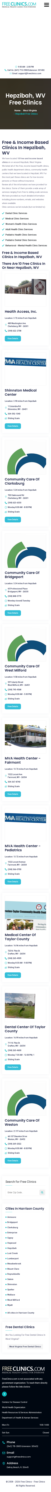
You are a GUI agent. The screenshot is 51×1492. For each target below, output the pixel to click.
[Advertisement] (25, 36)
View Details (12, 338)
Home (17, 110)
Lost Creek (12, 1253)
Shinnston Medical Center (21, 392)
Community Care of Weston (22, 1122)
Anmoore (11, 1217)
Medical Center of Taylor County (20, 937)
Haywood (11, 1243)
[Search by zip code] (42, 1192)
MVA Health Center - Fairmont (23, 760)
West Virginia (30, 110)
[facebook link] (4, 1394)
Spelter (10, 1289)
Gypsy (10, 1238)
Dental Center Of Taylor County (25, 1029)
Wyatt (10, 1305)
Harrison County (31, 1208)
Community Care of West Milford (22, 668)
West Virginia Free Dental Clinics (25, 1346)
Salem (10, 1279)
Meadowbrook (14, 1263)
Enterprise (12, 1232)
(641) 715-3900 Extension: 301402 (29, 70)
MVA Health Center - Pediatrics (23, 848)
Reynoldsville (13, 1274)
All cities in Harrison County (20, 1313)
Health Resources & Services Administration (22, 1412)
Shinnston (12, 1284)
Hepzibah (12, 1248)
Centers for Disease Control (14, 1402)
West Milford (13, 1300)
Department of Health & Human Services (20, 1417)
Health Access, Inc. (21, 312)
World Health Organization (13, 1407)
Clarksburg (12, 1227)
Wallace (11, 1294)
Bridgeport (12, 1222)
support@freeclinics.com (29, 73)
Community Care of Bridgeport (22, 575)
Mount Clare (13, 1269)
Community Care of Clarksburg (22, 481)
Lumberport (13, 1258)
